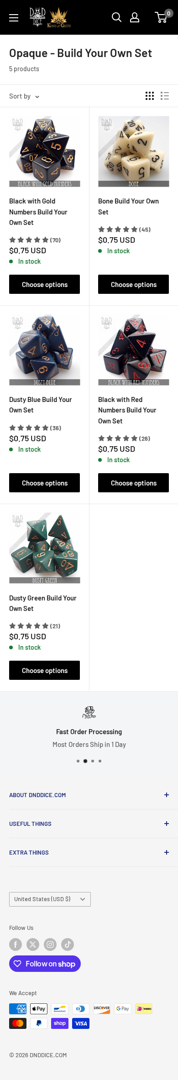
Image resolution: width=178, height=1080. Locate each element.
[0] (161, 17)
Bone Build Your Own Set (128, 206)
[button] (35, 240)
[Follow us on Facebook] (15, 944)
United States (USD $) (42, 899)
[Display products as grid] (150, 96)
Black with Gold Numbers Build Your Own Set (38, 211)
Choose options (45, 284)
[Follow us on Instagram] (50, 944)
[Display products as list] (165, 96)
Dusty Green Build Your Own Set (43, 603)
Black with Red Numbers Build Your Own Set (127, 410)
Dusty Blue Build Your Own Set (40, 404)
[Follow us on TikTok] (67, 944)
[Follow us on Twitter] (32, 944)
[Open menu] (13, 17)
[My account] (134, 17)
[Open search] (117, 17)
